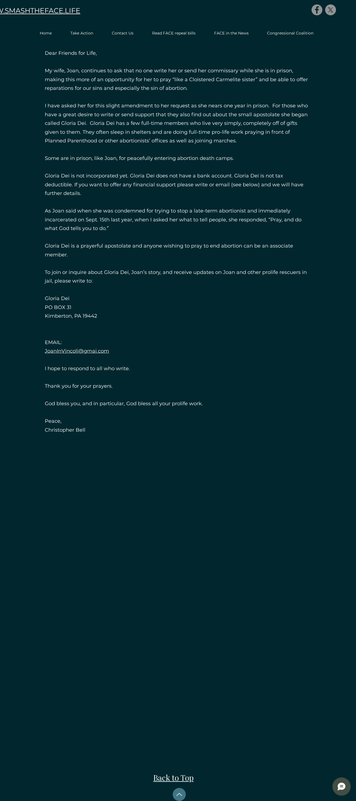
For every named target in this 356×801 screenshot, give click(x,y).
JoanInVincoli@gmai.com (77, 351)
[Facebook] (317, 9)
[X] (330, 9)
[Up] (179, 794)
